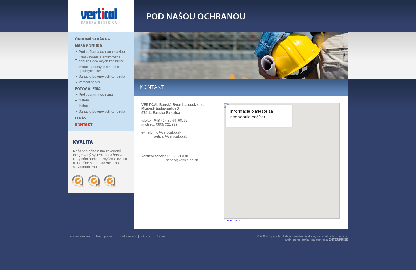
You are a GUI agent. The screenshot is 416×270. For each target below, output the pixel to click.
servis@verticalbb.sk (182, 160)
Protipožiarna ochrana (96, 95)
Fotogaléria (128, 236)
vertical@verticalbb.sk (170, 136)
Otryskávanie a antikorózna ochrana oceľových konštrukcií (102, 59)
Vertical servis (89, 82)
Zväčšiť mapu (232, 220)
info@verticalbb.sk (167, 132)
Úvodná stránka (79, 236)
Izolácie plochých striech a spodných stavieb (99, 69)
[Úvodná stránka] (101, 31)
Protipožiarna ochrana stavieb (102, 52)
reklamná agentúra (325, 239)
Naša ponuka (105, 236)
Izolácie (85, 106)
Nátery (84, 100)
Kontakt (161, 236)
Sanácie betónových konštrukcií (103, 77)
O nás (145, 236)
